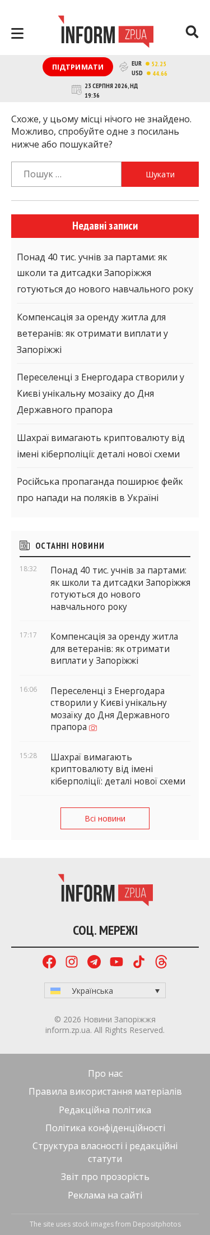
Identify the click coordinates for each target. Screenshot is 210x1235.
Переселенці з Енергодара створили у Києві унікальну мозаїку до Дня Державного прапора (100, 393)
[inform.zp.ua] (105, 33)
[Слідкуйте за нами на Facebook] (49, 963)
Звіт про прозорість (105, 1176)
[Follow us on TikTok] (139, 963)
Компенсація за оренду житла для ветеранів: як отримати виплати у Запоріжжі (92, 333)
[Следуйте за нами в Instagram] (71, 963)
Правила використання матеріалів (105, 1091)
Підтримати (78, 67)
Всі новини (105, 818)
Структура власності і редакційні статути (105, 1152)
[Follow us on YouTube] (116, 963)
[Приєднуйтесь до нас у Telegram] (94, 963)
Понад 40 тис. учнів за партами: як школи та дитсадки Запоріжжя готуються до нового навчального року (105, 273)
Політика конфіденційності (105, 1128)
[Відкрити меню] (17, 33)
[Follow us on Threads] (161, 963)
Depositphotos (157, 1224)
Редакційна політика (105, 1110)
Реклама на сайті (105, 1195)
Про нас (105, 1073)
